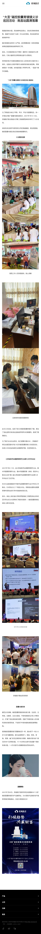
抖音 (3, 928)
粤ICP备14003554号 (31, 922)
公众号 (14, 928)
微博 (9, 928)
